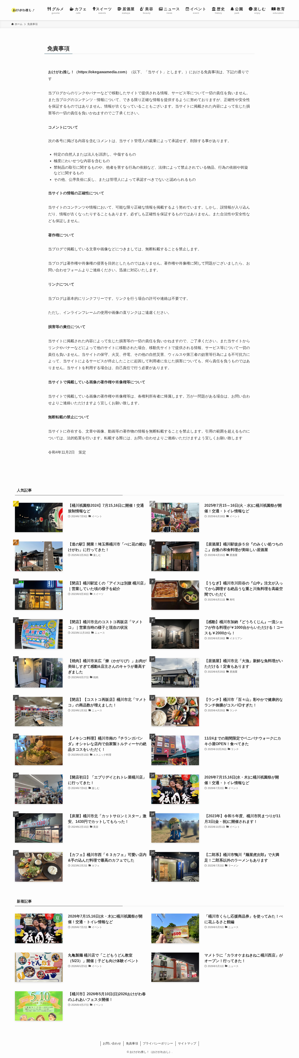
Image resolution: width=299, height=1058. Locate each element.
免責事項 (132, 1043)
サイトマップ (187, 1043)
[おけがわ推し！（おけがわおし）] (23, 10)
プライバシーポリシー (158, 1043)
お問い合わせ (112, 1043)
